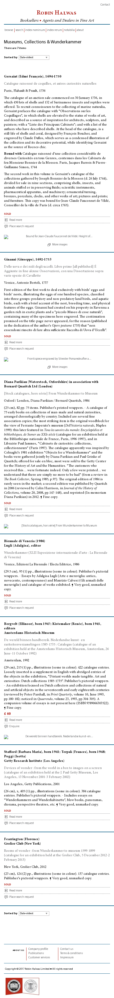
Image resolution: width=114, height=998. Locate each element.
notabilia (69, 30)
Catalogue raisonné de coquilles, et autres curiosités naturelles (50, 84)
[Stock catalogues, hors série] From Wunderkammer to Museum (51, 394)
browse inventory (9, 30)
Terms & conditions (71, 953)
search (19, 30)
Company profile (38, 949)
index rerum (54, 30)
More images (59, 244)
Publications (36, 953)
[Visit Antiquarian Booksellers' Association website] (22, 986)
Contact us (66, 949)
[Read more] (57, 237)
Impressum (67, 957)
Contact (105, 4)
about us (18, 950)
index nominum (35, 30)
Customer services (39, 957)
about (80, 30)
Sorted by (10, 57)
